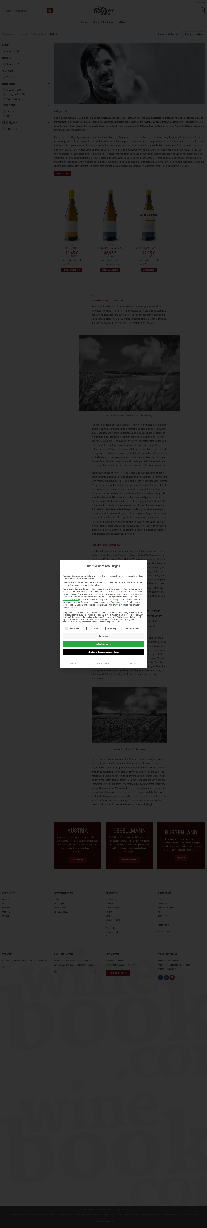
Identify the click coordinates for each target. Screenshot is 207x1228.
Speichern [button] (103, 636)
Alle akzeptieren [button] (103, 644)
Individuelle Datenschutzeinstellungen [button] (103, 652)
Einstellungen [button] (116, 602)
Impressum (134, 663)
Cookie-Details (74, 663)
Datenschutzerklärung (71, 600)
